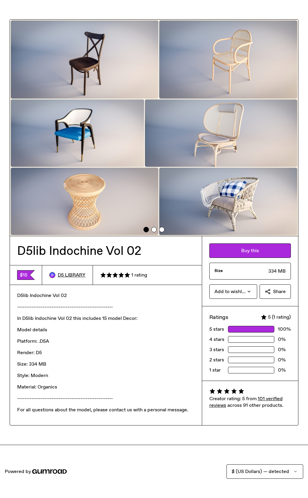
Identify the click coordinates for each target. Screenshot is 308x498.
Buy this (250, 250)
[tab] (146, 229)
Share (279, 291)
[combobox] (233, 291)
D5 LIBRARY (71, 275)
